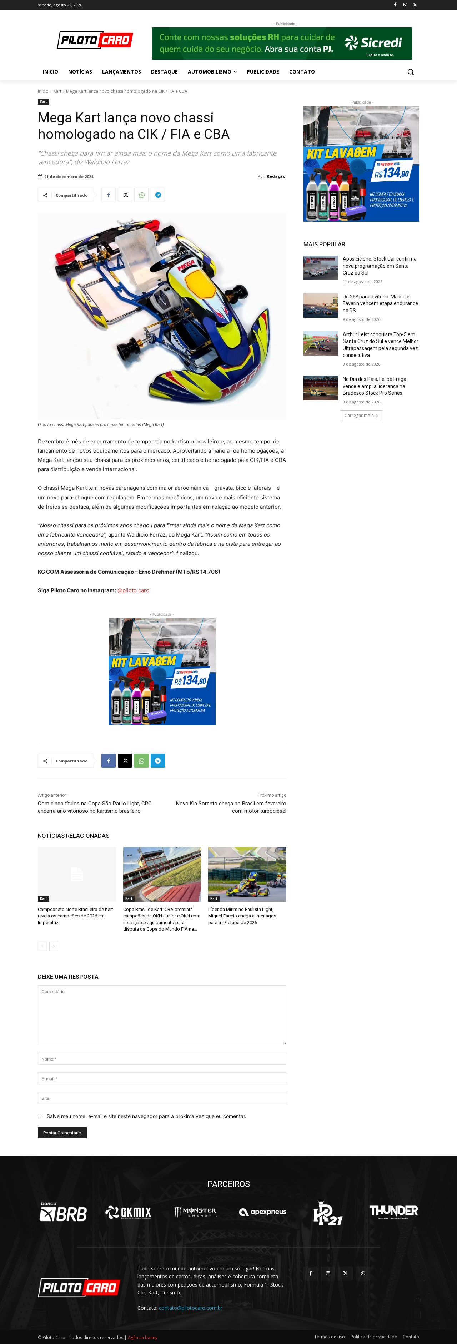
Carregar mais (359, 415)
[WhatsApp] (141, 195)
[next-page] (53, 946)
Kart (57, 91)
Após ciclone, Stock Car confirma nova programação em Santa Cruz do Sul (380, 266)
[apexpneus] (262, 1212)
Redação (276, 176)
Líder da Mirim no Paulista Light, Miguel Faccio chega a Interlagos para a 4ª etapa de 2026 (242, 916)
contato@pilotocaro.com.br (190, 1307)
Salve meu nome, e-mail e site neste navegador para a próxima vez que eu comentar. (146, 1116)
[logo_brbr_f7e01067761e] (63, 1212)
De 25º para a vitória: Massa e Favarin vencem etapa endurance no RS (380, 303)
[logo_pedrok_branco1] (327, 1212)
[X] (415, 5)
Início (43, 91)
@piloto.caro (133, 590)
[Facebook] (395, 5)
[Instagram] (405, 5)
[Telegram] (158, 195)
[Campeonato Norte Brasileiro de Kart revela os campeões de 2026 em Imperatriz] (77, 874)
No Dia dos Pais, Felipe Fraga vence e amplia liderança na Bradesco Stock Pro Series (374, 386)
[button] (410, 71)
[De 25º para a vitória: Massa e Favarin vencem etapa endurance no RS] (320, 305)
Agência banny (142, 1337)
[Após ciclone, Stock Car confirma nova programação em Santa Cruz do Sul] (320, 268)
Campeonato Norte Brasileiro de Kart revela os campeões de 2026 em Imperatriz (75, 916)
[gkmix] (128, 1212)
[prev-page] (42, 946)
